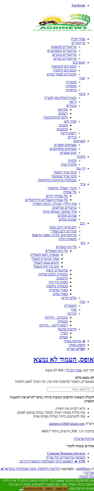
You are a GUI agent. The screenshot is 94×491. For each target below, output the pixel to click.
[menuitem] (42, 39)
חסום (49, 488)
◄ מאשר (61, 488)
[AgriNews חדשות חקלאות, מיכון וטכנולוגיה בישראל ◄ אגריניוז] (61, 31)
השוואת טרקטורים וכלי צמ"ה (65, 457)
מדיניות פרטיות (84, 438)
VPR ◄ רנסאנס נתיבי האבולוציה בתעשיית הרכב (52, 461)
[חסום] (21, 489)
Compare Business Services (66, 453)
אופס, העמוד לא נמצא (63, 359)
